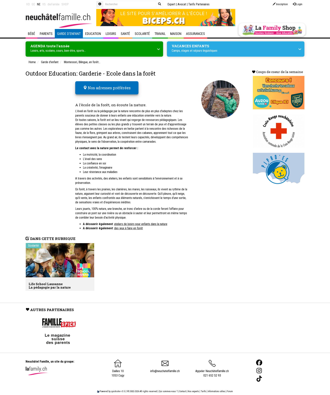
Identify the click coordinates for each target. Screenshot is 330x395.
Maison (175, 34)
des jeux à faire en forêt (128, 228)
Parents (46, 34)
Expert (171, 4)
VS (44, 4)
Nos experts (193, 391)
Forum (230, 391)
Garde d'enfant (69, 34)
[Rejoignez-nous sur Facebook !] (259, 362)
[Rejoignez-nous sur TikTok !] (259, 379)
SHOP (65, 4)
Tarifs (203, 391)
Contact (182, 391)
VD (28, 4)
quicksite (115, 391)
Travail (160, 34)
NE (38, 4)
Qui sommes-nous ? (168, 391)
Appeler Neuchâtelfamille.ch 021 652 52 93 (212, 373)
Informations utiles (216, 391)
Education (93, 34)
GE (33, 4)
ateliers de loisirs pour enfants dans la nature (140, 224)
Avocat (182, 4)
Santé (125, 34)
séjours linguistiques (205, 50)
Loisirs (111, 34)
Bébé (31, 34)
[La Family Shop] (272, 29)
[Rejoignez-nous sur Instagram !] (259, 370)
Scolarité (142, 34)
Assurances (195, 34)
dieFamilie (54, 4)
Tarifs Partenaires (198, 4)
